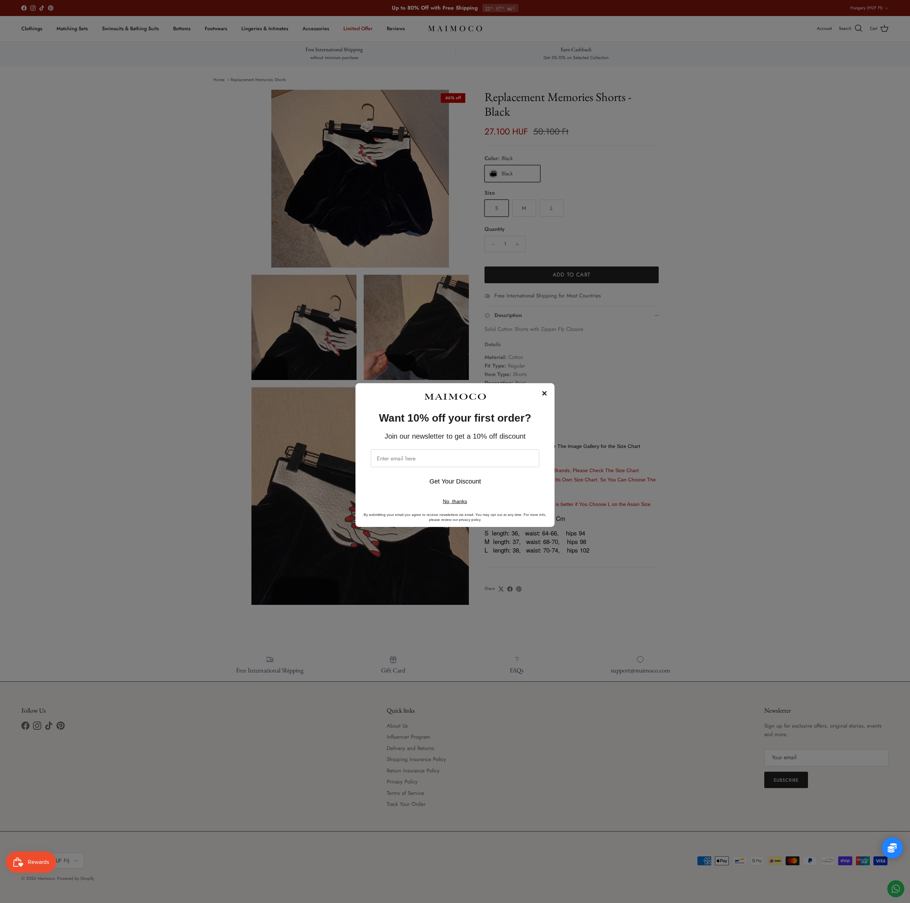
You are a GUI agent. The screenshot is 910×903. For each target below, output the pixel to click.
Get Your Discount (455, 481)
